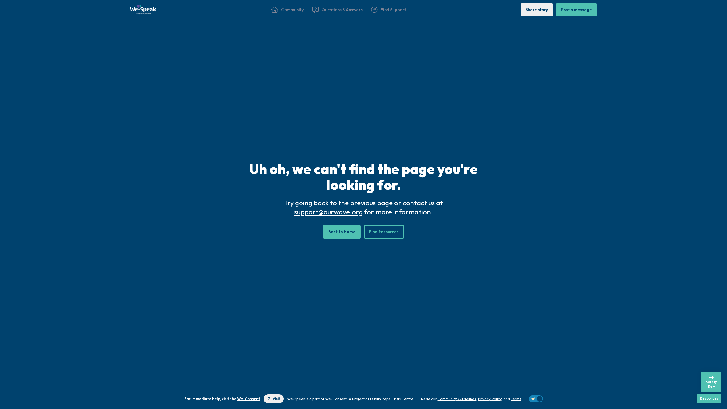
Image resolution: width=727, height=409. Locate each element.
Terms (516, 399)
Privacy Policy (490, 399)
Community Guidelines (457, 399)
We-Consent (248, 399)
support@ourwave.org (328, 212)
